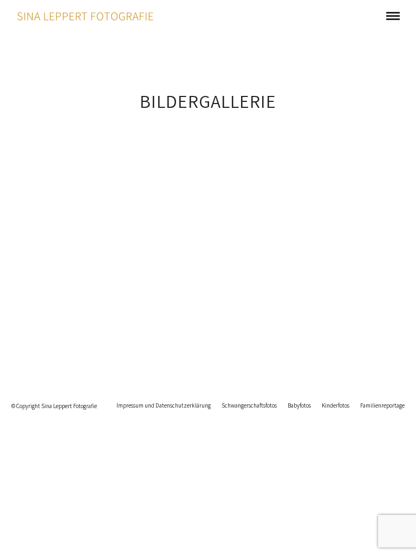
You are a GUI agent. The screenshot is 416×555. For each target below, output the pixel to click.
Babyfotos (299, 405)
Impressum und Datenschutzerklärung (163, 405)
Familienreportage (382, 405)
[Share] (375, 16)
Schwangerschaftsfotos (249, 405)
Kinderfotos (335, 405)
